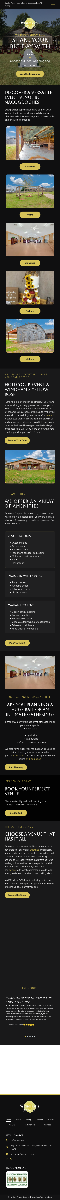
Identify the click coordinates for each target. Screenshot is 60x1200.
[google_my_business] (10, 1159)
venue (49, 415)
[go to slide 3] (30, 1036)
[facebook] (6, 1159)
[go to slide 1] (25, 1036)
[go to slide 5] (34, 1036)
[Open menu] (53, 4)
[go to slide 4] (32, 1036)
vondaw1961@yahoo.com (22, 1154)
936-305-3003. (33, 759)
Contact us (19, 755)
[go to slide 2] (27, 1036)
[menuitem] (9, 1119)
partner (12, 870)
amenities (34, 849)
